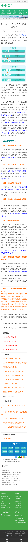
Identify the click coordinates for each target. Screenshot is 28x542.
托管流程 (3, 12)
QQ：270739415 (19, 517)
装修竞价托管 (18, 496)
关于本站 (15, 13)
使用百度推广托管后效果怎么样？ (13, 371)
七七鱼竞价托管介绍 (9, 337)
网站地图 (9, 533)
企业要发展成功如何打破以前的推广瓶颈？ (12, 472)
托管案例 (21, 10)
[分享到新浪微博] (21, 457)
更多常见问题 (11, 396)
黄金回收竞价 (18, 505)
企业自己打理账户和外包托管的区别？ (15, 363)
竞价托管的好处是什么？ (11, 367)
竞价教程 (9, 13)
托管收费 (15, 10)
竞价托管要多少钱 (5, 503)
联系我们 (21, 13)
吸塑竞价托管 (18, 507)
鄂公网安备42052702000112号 (15, 535)
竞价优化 (21, 12)
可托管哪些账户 (5, 505)
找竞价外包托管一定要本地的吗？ (13, 388)
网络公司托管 (18, 501)
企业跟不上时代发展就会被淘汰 (13, 419)
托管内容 (3, 501)
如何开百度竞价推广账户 (8, 157)
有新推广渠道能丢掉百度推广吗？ (13, 423)
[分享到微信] (19, 457)
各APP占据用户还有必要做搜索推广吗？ (11, 480)
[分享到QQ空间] (24, 457)
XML (15, 533)
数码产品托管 (18, 503)
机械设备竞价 (18, 498)
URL (12, 533)
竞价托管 (9, 10)
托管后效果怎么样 (5, 507)
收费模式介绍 (12, 171)
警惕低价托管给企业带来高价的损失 (10, 474)
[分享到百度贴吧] (26, 457)
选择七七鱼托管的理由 (10, 341)
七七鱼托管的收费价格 (10, 345)
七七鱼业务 (24, 1)
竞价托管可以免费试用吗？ (11, 459)
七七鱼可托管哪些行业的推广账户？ (14, 375)
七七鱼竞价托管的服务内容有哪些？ (14, 379)
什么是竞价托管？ (6, 470)
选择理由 (9, 12)
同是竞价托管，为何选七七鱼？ (13, 392)
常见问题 (3, 13)
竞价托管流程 (17, 1)
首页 (3, 10)
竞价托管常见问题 (10, 19)
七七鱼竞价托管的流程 (10, 349)
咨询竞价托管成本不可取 (8, 482)
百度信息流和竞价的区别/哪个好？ (10, 484)
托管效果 (15, 12)
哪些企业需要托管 (5, 498)
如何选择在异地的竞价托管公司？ (12, 461)
